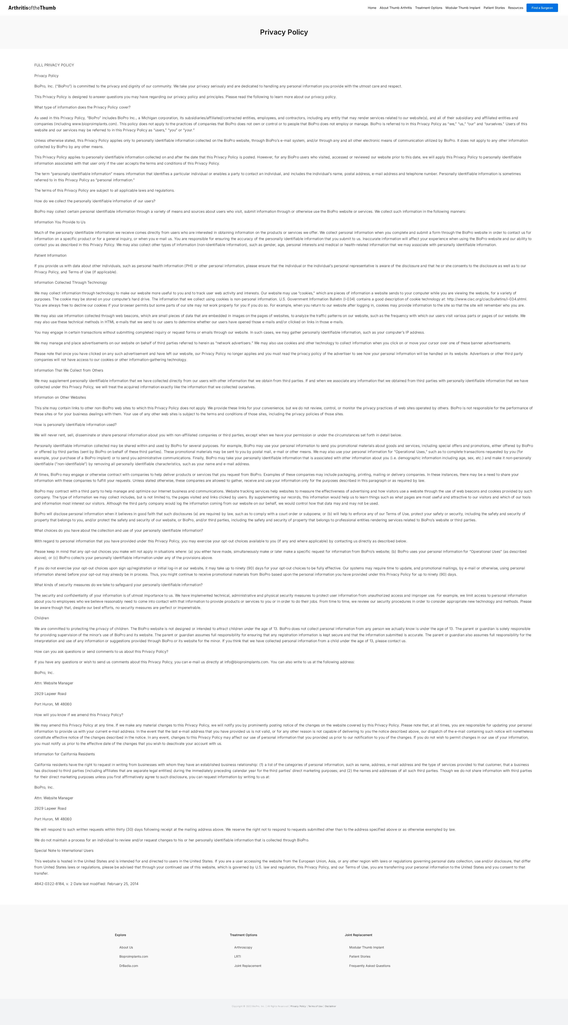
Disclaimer (330, 1006)
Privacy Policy (298, 1006)
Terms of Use (315, 1006)
